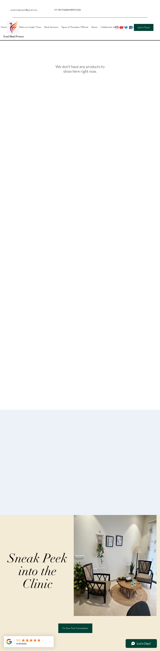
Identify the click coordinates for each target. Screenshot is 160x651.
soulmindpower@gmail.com (23, 9)
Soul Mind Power (13, 36)
